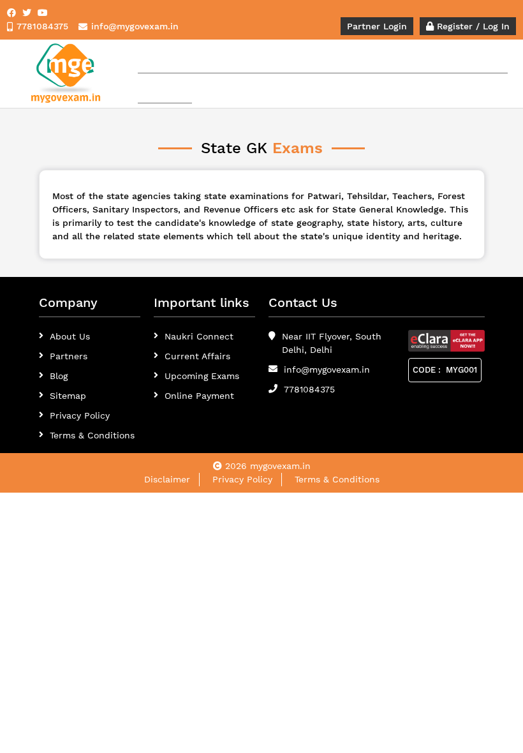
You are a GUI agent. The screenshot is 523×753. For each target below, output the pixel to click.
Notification (335, 58)
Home (155, 58)
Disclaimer (167, 479)
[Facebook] (11, 13)
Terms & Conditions (337, 479)
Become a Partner (467, 58)
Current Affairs (197, 356)
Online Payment (199, 396)
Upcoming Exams (202, 376)
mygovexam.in (280, 466)
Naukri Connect (199, 336)
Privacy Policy (80, 415)
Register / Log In (472, 26)
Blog (59, 376)
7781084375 (309, 389)
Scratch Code (395, 58)
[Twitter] (26, 13)
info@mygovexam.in (327, 369)
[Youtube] (43, 13)
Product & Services (214, 58)
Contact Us (165, 88)
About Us (70, 336)
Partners (68, 356)
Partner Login (377, 26)
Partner (287, 58)
